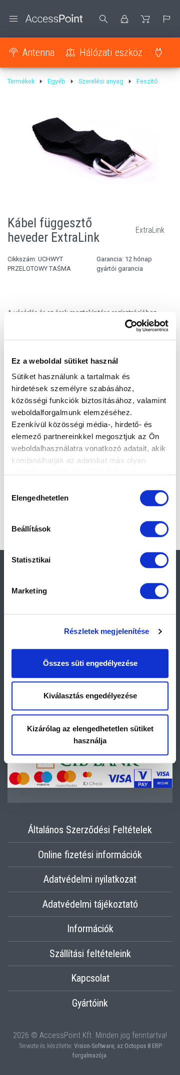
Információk (90, 929)
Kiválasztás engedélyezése (90, 695)
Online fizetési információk (90, 855)
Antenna (38, 52)
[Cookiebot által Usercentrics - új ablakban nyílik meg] (127, 325)
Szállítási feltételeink (90, 954)
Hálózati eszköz (111, 52)
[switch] (154, 529)
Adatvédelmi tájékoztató (90, 904)
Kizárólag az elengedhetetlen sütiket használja (90, 734)
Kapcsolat (90, 978)
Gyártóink (90, 1003)
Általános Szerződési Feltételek (90, 830)
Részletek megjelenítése (106, 631)
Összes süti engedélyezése (90, 663)
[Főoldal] (45, 18)
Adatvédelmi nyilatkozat (90, 879)
